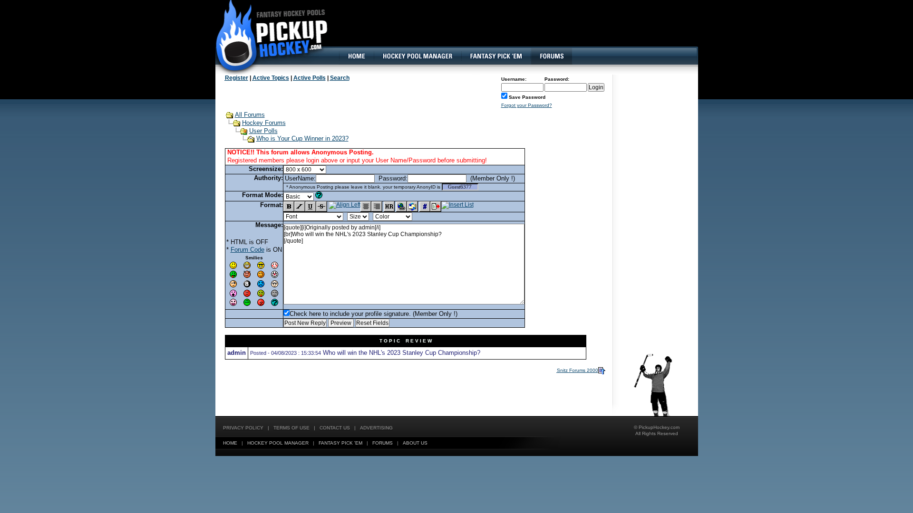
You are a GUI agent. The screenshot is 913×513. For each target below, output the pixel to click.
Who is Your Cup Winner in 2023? (302, 138)
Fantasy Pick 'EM (340, 443)
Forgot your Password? (526, 105)
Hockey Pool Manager (278, 443)
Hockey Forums (264, 122)
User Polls (263, 130)
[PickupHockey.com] (266, 35)
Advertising (376, 427)
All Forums (250, 114)
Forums (382, 443)
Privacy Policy (243, 427)
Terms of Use (291, 427)
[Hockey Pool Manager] (417, 56)
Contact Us (335, 427)
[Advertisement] (524, 31)
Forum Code (247, 249)
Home (230, 443)
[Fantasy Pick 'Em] (495, 56)
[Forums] (551, 56)
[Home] (356, 56)
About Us (415, 443)
